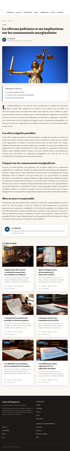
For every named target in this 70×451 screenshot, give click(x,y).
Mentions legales (41, 434)
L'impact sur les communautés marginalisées (20, 95)
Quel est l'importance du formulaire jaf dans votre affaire (47, 272)
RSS (37, 437)
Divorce (60, 12)
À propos (21, 233)
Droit (36, 12)
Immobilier (44, 12)
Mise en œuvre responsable (15, 98)
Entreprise (28, 12)
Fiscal (53, 12)
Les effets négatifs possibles (15, 92)
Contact (38, 430)
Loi (3, 437)
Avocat (38, 412)
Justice (19, 12)
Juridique (10, 12)
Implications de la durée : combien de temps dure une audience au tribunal (15, 272)
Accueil (4, 20)
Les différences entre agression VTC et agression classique (47, 366)
